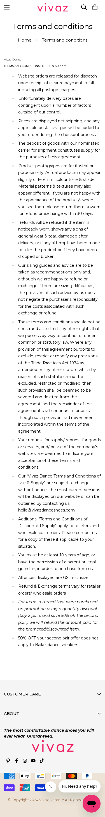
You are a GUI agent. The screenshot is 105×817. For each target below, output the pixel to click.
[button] (95, 7)
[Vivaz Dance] (52, 7)
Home (25, 40)
